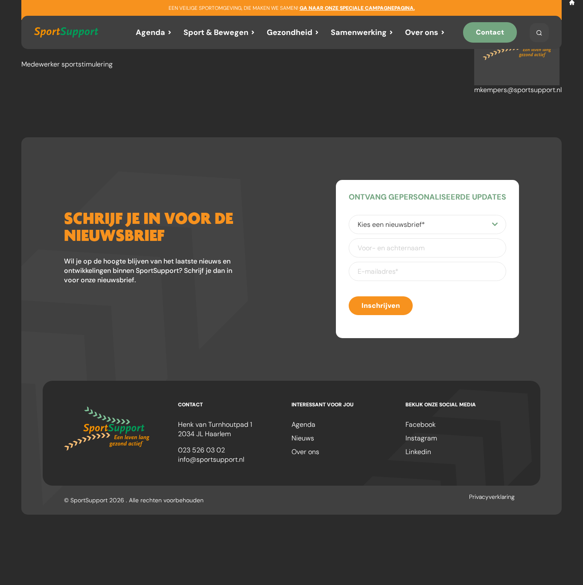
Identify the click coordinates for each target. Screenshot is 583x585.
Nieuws (303, 438)
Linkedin (418, 451)
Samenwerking (359, 32)
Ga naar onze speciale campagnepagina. (357, 8)
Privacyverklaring (492, 497)
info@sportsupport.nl (211, 459)
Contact (490, 32)
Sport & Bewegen (216, 32)
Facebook (420, 424)
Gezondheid (289, 32)
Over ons (421, 32)
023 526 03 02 (201, 450)
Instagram (421, 438)
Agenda (150, 32)
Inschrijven (380, 305)
